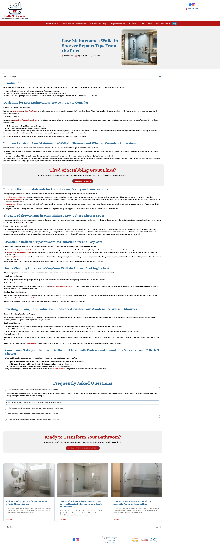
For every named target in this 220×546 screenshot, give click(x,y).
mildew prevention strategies (27, 298)
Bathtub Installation (51, 24)
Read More (9, 519)
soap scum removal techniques (62, 286)
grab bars (34, 120)
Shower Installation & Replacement (74, 24)
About (150, 24)
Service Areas (133, 24)
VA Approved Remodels (118, 24)
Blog (143, 24)
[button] (52, 24)
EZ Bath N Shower (59, 369)
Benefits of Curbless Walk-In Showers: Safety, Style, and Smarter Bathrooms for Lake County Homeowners (81, 504)
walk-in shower (32, 343)
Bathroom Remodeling (98, 24)
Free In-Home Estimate (163, 24)
